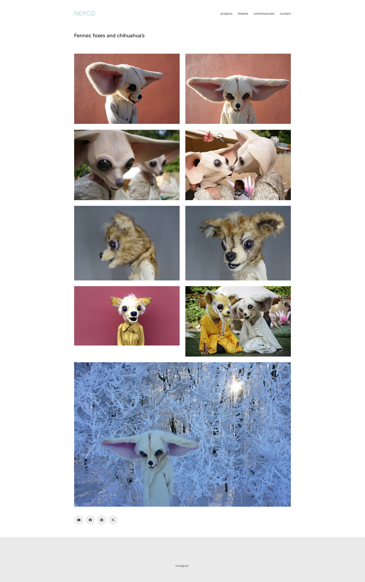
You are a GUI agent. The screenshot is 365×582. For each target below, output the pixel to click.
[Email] (79, 520)
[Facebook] (90, 520)
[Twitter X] (113, 520)
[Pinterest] (101, 520)
